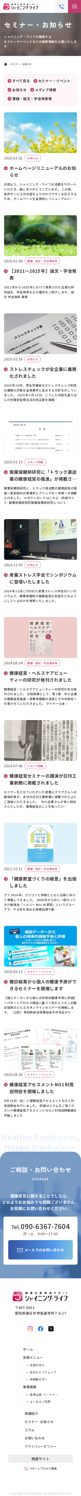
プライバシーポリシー (40, 1446)
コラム (30, 1430)
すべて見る (21, 80)
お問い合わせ (35, 1438)
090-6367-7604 (45, 1226)
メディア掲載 (45, 89)
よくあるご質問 (40, 1402)
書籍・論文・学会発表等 (32, 98)
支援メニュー (33, 1357)
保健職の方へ (39, 1379)
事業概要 (30, 1387)
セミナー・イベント (54, 80)
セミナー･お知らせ (39, 1421)
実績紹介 (31, 1413)
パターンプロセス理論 (43, 1468)
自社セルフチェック (43, 1372)
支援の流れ (37, 1365)
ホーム (28, 1349)
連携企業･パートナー (44, 1394)
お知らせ (19, 89)
